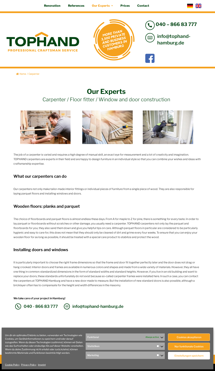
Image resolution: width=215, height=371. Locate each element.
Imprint (42, 364)
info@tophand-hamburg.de (97, 306)
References (76, 5)
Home (23, 74)
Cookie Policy (12, 364)
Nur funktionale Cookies (189, 346)
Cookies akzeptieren (189, 337)
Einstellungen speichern (189, 355)
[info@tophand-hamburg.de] (150, 37)
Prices (125, 5)
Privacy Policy (28, 364)
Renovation (52, 5)
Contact (143, 5)
